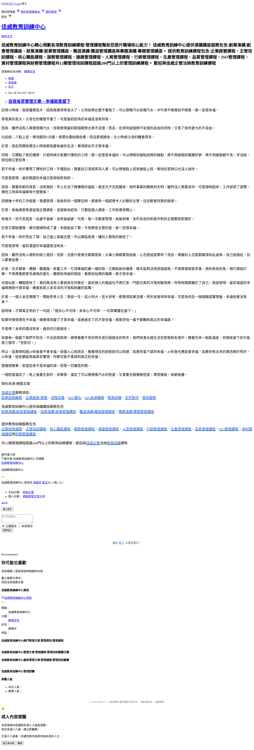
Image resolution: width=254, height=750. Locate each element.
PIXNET (101, 702)
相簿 (11, 78)
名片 (11, 86)
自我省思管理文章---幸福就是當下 (39, 101)
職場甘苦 (29, 71)
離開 (20, 743)
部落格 (12, 82)
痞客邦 (37, 482)
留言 (45, 482)
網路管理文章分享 (34, 496)
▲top (4, 502)
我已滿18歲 (8, 743)
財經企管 (28, 492)
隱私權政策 (146, 702)
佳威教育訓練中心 (23, 27)
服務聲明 (159, 702)
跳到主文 (6, 36)
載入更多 (7, 509)
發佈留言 (7, 530)
